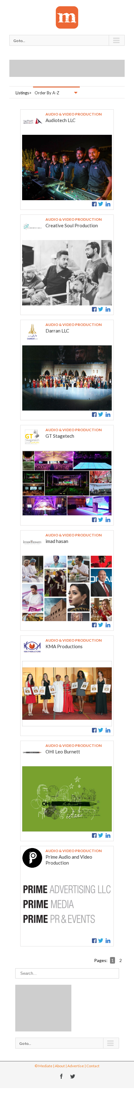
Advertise (75, 1066)
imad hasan (56, 541)
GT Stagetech (59, 436)
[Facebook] (61, 1076)
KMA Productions (64, 646)
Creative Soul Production (71, 225)
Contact (92, 1066)
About (60, 1066)
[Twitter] (72, 1076)
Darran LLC (57, 330)
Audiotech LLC (60, 120)
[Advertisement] (71, 67)
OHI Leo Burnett (62, 751)
